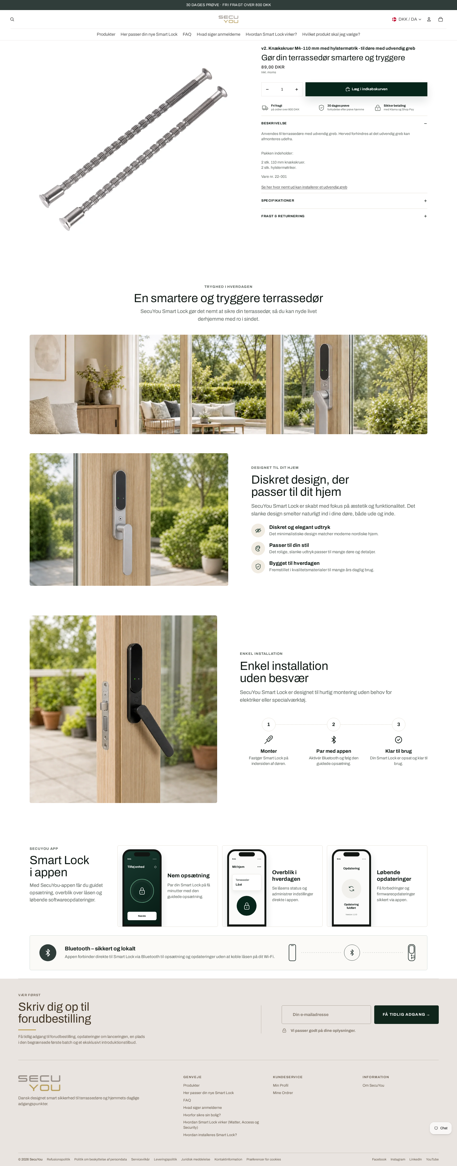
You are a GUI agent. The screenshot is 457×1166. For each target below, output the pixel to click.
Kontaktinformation (228, 1159)
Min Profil (280, 1085)
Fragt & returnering (283, 216)
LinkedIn (415, 1159)
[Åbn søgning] (12, 19)
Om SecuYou (373, 1085)
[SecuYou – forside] (39, 1083)
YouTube (432, 1159)
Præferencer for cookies (263, 1159)
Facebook (379, 1159)
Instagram (398, 1159)
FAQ (187, 1100)
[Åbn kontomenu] (429, 19)
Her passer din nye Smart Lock (208, 1093)
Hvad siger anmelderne (202, 1108)
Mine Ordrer (283, 1093)
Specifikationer (277, 200)
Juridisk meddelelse (195, 1159)
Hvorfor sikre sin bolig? (202, 1115)
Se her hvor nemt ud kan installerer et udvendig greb (304, 187)
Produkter (191, 1085)
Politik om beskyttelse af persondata (100, 1159)
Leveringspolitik (165, 1159)
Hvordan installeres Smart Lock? (210, 1135)
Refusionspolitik (58, 1159)
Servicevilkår (140, 1159)
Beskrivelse (274, 123)
